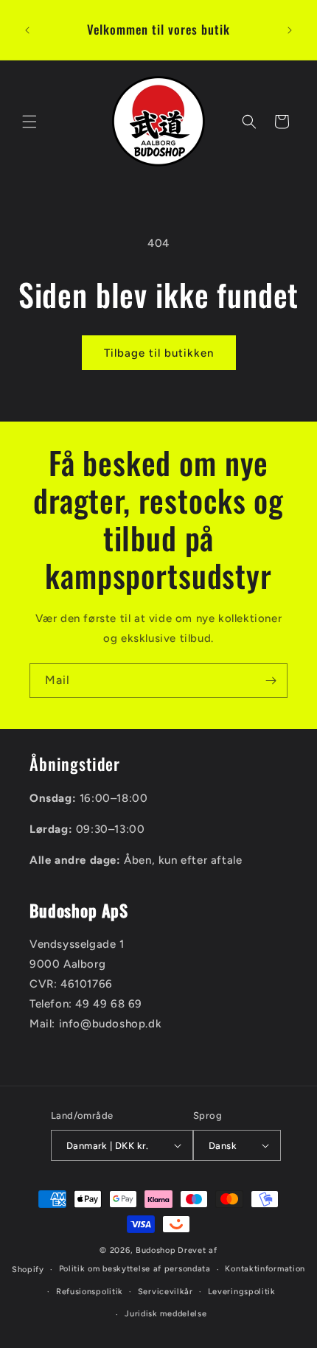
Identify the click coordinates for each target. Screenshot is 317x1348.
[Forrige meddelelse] (27, 30)
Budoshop (156, 1250)
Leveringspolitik (242, 1291)
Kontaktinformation (265, 1269)
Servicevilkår (165, 1291)
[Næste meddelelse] (290, 30)
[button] (29, 121)
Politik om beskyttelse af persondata (135, 1269)
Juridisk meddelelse (165, 1314)
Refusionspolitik (89, 1291)
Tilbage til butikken (159, 353)
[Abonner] (270, 680)
